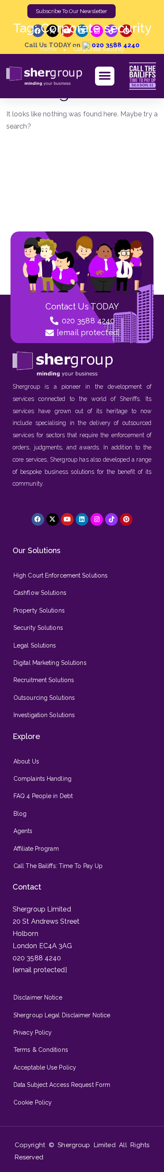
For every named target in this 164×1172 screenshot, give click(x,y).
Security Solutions (38, 627)
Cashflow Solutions (39, 592)
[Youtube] (67, 519)
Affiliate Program (36, 848)
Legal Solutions (34, 645)
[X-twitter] (52, 519)
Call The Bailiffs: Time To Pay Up (58, 866)
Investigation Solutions (44, 715)
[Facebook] (38, 519)
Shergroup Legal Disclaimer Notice (61, 1015)
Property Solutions (39, 610)
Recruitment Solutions (43, 680)
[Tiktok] (111, 519)
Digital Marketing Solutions (50, 662)
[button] (104, 76)
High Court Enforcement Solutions (60, 575)
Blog (19, 813)
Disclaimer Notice (37, 997)
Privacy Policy (32, 1032)
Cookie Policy (32, 1102)
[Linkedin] (82, 519)
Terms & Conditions (40, 1049)
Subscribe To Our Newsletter (71, 11)
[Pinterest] (126, 519)
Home (48, 49)
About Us (26, 761)
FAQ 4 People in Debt (43, 796)
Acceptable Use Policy (44, 1067)
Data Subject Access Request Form (61, 1084)
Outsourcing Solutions (44, 697)
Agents (23, 831)
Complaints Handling (42, 778)
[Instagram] (96, 519)
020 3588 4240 (37, 958)
